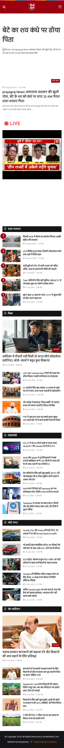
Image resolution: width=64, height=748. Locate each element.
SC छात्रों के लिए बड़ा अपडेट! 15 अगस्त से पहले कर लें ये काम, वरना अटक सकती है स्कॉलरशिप (41, 389)
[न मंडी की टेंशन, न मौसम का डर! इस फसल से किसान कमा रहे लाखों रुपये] (11, 720)
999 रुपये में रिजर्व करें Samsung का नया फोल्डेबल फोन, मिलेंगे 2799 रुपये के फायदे (40, 490)
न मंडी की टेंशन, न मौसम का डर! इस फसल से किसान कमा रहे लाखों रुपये (41, 716)
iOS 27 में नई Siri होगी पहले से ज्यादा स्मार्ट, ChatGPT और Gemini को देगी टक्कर (40, 444)
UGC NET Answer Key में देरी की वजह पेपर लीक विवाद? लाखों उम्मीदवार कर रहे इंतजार (41, 375)
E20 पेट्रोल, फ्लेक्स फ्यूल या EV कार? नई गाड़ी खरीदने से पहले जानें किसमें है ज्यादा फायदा (41, 561)
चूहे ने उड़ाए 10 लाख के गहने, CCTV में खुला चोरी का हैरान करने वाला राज (42, 296)
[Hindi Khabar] (32, 7)
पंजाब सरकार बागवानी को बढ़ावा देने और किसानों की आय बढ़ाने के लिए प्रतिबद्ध (30, 654)
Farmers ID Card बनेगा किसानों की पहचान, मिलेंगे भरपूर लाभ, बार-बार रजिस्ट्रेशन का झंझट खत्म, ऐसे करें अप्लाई (41, 688)
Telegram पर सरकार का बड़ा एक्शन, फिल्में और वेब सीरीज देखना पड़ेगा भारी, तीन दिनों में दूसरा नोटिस (40, 506)
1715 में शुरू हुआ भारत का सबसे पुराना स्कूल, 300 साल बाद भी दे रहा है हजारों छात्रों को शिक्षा (41, 418)
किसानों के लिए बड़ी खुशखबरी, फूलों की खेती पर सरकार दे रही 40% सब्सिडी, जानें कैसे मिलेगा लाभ (42, 703)
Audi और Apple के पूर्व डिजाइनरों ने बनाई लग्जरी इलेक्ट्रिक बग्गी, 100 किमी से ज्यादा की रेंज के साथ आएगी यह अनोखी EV (41, 461)
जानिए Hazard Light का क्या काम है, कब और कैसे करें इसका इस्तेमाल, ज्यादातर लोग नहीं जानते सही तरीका (42, 593)
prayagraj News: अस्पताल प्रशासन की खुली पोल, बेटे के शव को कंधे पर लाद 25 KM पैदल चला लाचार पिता (31, 97)
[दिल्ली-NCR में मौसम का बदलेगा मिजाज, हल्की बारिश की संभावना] (11, 241)
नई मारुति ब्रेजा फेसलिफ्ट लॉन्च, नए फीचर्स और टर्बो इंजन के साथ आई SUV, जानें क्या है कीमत (41, 546)
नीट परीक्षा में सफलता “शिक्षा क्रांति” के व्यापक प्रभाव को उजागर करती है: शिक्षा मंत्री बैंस (41, 404)
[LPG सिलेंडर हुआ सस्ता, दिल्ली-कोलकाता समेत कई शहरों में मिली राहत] (11, 256)
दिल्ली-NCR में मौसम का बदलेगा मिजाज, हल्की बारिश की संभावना (42, 238)
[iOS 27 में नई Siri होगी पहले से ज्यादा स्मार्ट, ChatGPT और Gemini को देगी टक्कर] (11, 448)
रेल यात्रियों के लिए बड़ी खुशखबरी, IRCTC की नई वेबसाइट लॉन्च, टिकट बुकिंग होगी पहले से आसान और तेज (41, 476)
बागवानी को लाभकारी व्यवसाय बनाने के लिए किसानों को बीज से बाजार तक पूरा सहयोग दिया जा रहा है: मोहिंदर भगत (41, 672)
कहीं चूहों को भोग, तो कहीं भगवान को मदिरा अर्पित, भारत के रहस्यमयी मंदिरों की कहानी (40, 267)
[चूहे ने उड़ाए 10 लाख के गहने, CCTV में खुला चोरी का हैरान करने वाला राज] (11, 300)
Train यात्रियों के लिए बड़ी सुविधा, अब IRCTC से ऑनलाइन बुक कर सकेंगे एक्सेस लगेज (42, 282)
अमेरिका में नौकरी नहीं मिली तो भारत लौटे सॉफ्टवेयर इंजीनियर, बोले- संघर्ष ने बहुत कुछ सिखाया (31, 358)
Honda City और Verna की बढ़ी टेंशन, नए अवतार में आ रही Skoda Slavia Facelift (40, 532)
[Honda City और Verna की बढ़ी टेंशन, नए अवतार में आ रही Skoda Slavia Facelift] (11, 535)
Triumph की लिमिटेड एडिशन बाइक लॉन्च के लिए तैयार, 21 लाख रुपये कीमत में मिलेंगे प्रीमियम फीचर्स (41, 577)
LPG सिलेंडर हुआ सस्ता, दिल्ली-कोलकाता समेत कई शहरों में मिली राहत (42, 253)
